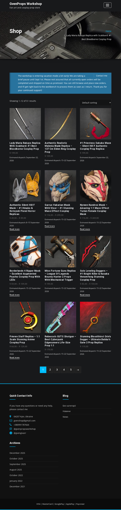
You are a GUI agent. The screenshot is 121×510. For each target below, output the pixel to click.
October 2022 (16, 475)
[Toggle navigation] (107, 5)
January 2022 (16, 480)
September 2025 (18, 464)
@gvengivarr (20, 433)
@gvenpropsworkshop (25, 428)
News (65, 416)
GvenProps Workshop (26, 4)
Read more (15, 229)
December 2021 (17, 486)
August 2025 (16, 469)
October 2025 (16, 458)
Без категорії (69, 405)
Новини (67, 411)
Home (108, 31)
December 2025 (17, 453)
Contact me (101, 75)
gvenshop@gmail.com (24, 420)
